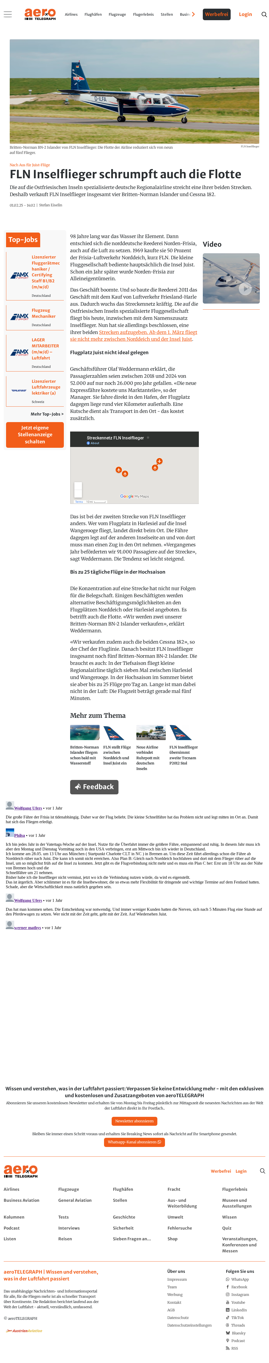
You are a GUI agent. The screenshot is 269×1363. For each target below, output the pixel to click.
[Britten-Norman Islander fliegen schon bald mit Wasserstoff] (85, 750)
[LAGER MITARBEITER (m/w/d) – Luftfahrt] (35, 353)
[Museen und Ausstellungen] (243, 1204)
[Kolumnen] (25, 1217)
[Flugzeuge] (79, 1190)
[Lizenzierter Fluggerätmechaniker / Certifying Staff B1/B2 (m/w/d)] (35, 276)
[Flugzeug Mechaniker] (35, 317)
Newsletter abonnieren (134, 1121)
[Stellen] (134, 1204)
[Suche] (262, 1171)
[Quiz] (243, 1228)
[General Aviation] (79, 1204)
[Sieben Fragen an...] (134, 1245)
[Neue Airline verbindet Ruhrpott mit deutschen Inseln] (151, 750)
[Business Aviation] (25, 1204)
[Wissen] (243, 1217)
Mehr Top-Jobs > (47, 414)
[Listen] (25, 1245)
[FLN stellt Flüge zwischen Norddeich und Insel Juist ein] (118, 750)
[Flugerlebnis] (243, 1190)
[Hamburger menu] (8, 14)
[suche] (264, 14)
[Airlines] (25, 1190)
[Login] (241, 1171)
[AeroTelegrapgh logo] (21, 1171)
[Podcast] (25, 1228)
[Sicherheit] (134, 1228)
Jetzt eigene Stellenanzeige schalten (35, 435)
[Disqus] (134, 864)
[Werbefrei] (221, 1171)
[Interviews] (79, 1228)
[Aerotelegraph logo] (40, 14)
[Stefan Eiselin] (50, 205)
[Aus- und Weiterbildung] (189, 1204)
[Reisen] (79, 1245)
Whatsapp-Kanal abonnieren (132, 1142)
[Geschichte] (134, 1217)
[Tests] (79, 1217)
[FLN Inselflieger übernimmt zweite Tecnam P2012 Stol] (184, 750)
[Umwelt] (189, 1217)
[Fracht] (189, 1190)
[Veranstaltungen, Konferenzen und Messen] (243, 1245)
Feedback (98, 787)
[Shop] (189, 1245)
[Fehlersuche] (189, 1228)
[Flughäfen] (134, 1190)
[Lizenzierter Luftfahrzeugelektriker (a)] (35, 391)
